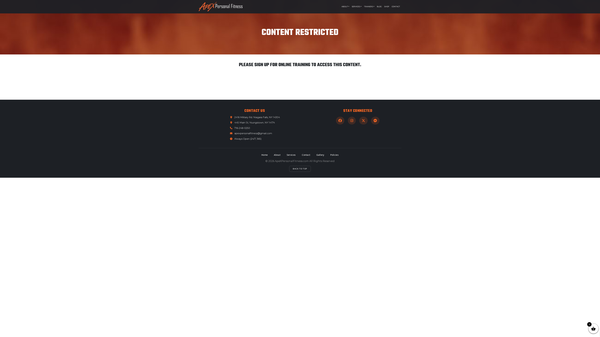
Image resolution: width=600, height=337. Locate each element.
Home (264, 154)
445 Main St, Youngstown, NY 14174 (254, 122)
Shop (386, 6)
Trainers (368, 6)
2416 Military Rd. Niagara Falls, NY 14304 (257, 117)
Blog (379, 6)
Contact (396, 6)
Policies (334, 154)
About (345, 6)
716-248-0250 (242, 128)
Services (356, 6)
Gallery (320, 154)
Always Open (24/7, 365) (248, 138)
